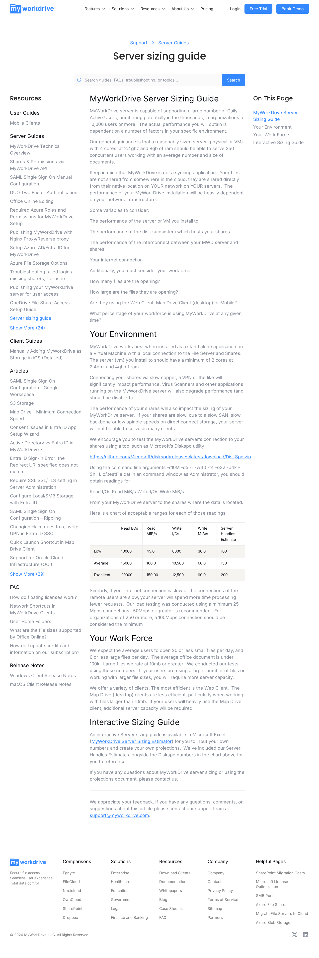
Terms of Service (223, 899)
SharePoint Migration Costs (280, 873)
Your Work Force (271, 134)
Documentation (172, 881)
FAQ (162, 917)
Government (122, 899)
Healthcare (120, 881)
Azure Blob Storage (273, 922)
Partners (215, 917)
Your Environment (272, 127)
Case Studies (171, 908)
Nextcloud (72, 890)
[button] (95, 9)
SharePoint (72, 908)
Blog (163, 899)
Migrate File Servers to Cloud (282, 913)
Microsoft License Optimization (272, 884)
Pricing (206, 8)
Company (216, 873)
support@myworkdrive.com (119, 815)
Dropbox (70, 917)
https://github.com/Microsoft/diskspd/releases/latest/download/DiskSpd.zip (170, 456)
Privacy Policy (220, 890)
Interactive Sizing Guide (278, 142)
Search (233, 80)
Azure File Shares (271, 904)
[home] (32, 8)
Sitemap (215, 908)
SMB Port (264, 895)
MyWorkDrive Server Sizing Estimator (131, 741)
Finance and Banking (129, 917)
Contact (215, 881)
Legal (115, 908)
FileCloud (71, 881)
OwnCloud (72, 899)
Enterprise (120, 873)
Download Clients (174, 873)
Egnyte (69, 873)
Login (235, 8)
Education (120, 890)
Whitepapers (170, 890)
